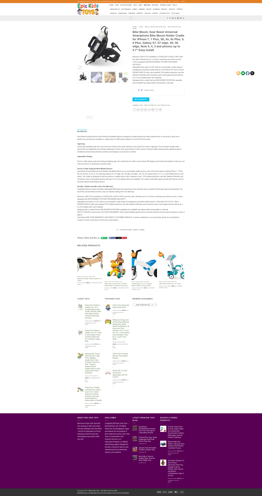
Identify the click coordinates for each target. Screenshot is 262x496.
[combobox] (145, 304)
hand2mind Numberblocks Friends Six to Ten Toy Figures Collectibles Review (147, 430)
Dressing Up (115, 9)
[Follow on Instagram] (170, 18)
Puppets (140, 13)
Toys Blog (175, 13)
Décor (148, 9)
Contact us (176, 1)
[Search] (131, 18)
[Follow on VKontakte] (183, 18)
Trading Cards (165, 5)
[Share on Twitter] (138, 109)
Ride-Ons (147, 5)
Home (111, 5)
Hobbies (142, 9)
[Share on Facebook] (134, 109)
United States (149, 90)
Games (134, 9)
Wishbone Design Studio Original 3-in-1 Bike (89, 279)
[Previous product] (91, 117)
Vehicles (113, 13)
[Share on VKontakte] (149, 109)
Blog (169, 1)
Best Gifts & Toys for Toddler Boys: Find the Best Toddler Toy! (147, 458)
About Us (163, 1)
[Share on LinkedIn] (153, 109)
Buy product (141, 99)
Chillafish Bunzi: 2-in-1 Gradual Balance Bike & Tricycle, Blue (142, 284)
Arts (135, 5)
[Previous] (81, 47)
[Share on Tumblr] (156, 109)
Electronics (126, 9)
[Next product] (87, 117)
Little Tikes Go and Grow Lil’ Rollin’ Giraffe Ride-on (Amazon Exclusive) (116, 284)
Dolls (175, 5)
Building (155, 5)
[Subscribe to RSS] (175, 18)
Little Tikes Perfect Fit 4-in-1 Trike (170, 283)
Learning (156, 9)
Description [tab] (82, 131)
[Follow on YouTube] (180, 18)
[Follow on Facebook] (167, 18)
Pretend (132, 13)
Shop (183, 1)
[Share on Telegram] (160, 109)
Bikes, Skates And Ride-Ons (155, 27)
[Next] (126, 47)
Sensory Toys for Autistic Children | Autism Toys (147, 449)
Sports (155, 13)
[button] (80, 68)
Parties (180, 9)
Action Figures (126, 5)
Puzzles (148, 13)
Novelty (172, 9)
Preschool (123, 13)
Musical (164, 9)
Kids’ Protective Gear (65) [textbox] (145, 305)
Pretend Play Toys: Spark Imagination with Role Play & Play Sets (148, 439)
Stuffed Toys (164, 13)
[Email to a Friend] (141, 109)
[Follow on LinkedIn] (178, 18)
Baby (140, 5)
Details (105, 289)
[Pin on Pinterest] (145, 109)
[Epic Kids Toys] (91, 9)
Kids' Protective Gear (164, 105)
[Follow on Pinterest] (172, 18)
